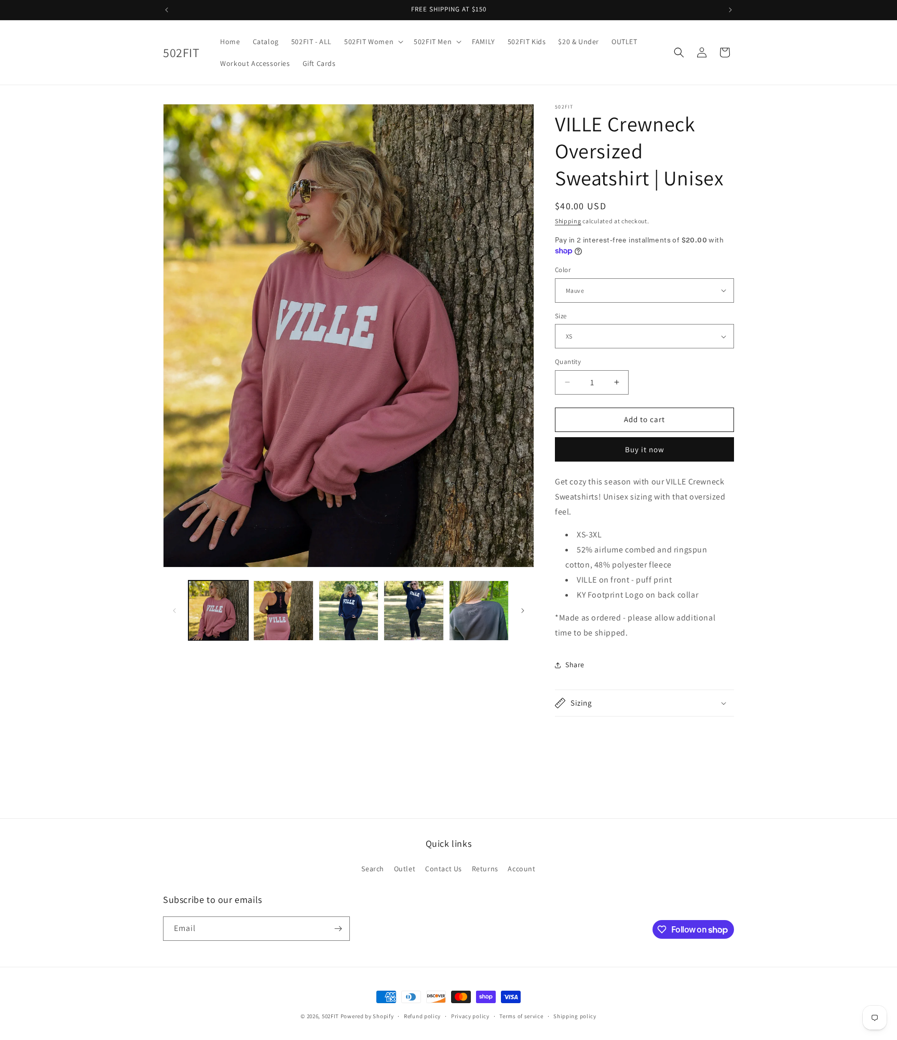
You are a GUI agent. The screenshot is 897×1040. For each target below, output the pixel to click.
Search (372, 868)
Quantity (568, 361)
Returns (485, 868)
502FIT (330, 1016)
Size (561, 316)
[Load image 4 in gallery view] (348, 610)
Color (562, 269)
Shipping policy (574, 1016)
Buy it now (644, 449)
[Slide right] (522, 610)
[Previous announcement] (166, 10)
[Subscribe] (338, 928)
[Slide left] (174, 610)
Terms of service (521, 1016)
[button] (372, 41)
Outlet (405, 868)
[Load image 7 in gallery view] (479, 610)
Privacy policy (470, 1016)
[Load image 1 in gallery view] (218, 610)
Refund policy (422, 1016)
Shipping (568, 221)
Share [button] (575, 664)
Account (521, 868)
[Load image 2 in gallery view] (283, 610)
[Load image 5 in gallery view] (413, 610)
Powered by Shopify (367, 1016)
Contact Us (443, 868)
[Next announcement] (730, 10)
